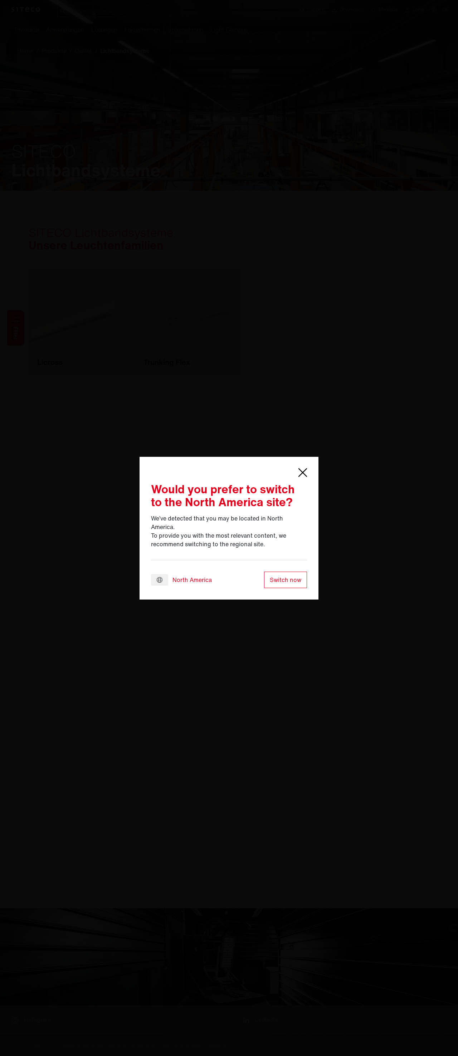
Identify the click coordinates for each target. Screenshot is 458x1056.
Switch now (285, 580)
